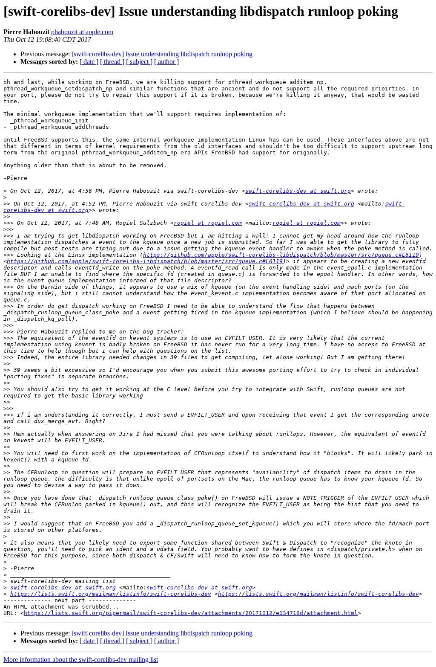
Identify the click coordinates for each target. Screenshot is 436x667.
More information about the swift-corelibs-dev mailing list (80, 659)
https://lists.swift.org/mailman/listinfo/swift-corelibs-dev (110, 594)
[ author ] (166, 61)
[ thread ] (112, 61)
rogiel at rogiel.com (208, 223)
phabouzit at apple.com (82, 31)
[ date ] (89, 61)
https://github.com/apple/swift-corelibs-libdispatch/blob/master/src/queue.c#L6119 (281, 255)
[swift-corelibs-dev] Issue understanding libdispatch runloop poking (162, 54)
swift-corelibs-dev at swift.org (298, 191)
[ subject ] (139, 61)
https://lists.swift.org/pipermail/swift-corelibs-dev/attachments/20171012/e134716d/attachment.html (191, 613)
